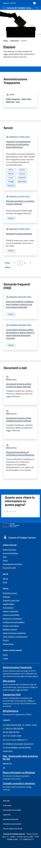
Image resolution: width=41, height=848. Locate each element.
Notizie (5, 578)
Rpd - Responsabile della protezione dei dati (20, 757)
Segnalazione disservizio (10, 819)
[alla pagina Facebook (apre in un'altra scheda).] (4, 767)
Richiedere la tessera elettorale (19, 233)
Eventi (5, 654)
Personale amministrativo (12, 564)
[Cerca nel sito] (37, 8)
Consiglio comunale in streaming (19, 783)
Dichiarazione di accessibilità (12, 810)
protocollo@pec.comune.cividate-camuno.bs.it (17, 749)
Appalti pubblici (8, 604)
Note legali (6, 800)
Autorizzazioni (8, 607)
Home (5, 40)
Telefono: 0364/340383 (14, 728)
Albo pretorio (9, 681)
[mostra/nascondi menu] (4, 8)
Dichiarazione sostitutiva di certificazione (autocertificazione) (20, 453)
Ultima (8, 268)
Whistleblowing (10, 711)
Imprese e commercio (11, 625)
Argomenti (14, 40)
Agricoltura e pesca (10, 593)
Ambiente (6, 596)
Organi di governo (9, 549)
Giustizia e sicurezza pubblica (13, 622)
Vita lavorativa (8, 644)
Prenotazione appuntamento (12, 824)
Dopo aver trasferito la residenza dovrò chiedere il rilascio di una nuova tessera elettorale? (19, 304)
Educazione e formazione (12, 618)
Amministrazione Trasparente (17, 667)
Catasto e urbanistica (11, 611)
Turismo (6, 640)
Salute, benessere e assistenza (14, 633)
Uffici (5, 556)
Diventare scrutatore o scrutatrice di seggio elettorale (20, 202)
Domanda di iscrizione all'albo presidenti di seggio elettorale (18, 419)
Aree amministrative (10, 553)
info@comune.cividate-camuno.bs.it (19, 743)
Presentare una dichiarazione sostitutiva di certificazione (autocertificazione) (18, 144)
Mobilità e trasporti (10, 629)
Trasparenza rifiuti (12, 694)
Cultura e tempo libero (11, 615)
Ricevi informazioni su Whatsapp (19, 772)
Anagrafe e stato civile (19, 137)
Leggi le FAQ (7, 814)
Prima (8, 263)
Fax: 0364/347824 (12, 732)
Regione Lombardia (9, 3)
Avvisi (5, 582)
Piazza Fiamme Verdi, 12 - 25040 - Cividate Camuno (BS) (21, 724)
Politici (5, 560)
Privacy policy (7, 805)
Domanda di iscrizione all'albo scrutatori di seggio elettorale (18, 385)
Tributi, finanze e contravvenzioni (15, 636)
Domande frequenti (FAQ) (20, 297)
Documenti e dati (9, 567)
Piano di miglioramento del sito (12, 828)
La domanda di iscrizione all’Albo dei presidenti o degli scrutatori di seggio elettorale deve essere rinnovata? (20, 334)
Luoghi (5, 658)
